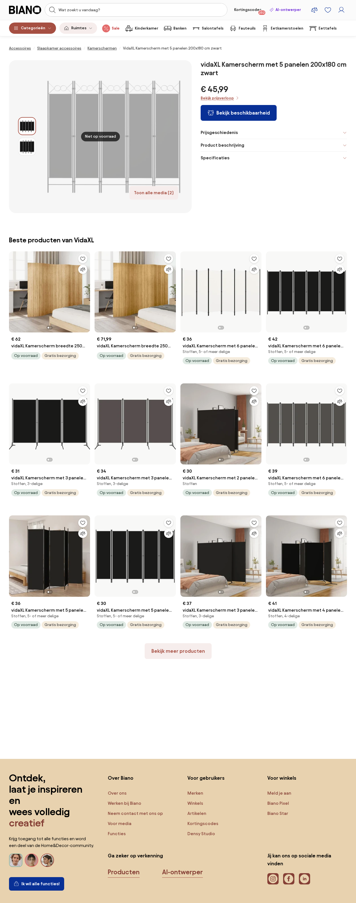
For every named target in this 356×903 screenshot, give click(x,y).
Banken (180, 28)
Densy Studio (201, 833)
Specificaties (215, 157)
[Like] (82, 258)
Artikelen (196, 813)
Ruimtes (78, 28)
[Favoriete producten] (327, 9)
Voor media (119, 823)
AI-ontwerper (288, 10)
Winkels (195, 803)
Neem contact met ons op (135, 813)
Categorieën (33, 28)
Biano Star (277, 813)
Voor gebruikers (206, 778)
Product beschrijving (222, 145)
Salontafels (212, 28)
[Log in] (341, 9)
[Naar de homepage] (25, 10)
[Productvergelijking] (314, 9)
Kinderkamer (146, 28)
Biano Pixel (278, 803)
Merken (195, 793)
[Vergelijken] (82, 269)
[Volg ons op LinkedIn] (304, 878)
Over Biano (120, 778)
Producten (124, 872)
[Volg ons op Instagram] (273, 878)
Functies (117, 833)
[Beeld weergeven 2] (27, 147)
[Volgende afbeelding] (85, 290)
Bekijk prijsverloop (217, 98)
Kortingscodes (249, 11)
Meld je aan (279, 793)
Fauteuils (247, 28)
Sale (116, 28)
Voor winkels (281, 778)
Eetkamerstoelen (287, 28)
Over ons (117, 793)
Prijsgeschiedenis (219, 132)
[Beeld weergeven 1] (27, 126)
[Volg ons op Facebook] (288, 878)
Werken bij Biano (124, 803)
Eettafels (328, 28)
